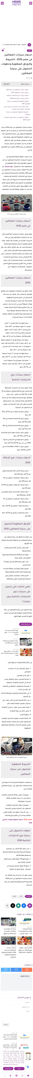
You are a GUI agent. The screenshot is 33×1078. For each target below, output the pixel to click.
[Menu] (16, 1076)
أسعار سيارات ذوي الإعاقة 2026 (19, 98)
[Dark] (11, 1076)
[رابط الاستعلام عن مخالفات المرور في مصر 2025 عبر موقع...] (26, 642)
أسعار (14, 896)
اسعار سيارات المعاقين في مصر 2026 (17, 89)
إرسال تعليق (25, 976)
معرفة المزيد (8, 1068)
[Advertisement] (16, 24)
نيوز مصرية (9, 166)
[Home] (28, 1076)
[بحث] (2, 3)
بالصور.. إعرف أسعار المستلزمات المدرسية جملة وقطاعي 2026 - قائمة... (14, 44)
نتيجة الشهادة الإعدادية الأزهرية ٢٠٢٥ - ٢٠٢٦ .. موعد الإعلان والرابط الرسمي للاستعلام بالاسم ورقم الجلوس (10, 1037)
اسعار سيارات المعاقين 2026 (20, 92)
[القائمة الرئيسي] (30, 3)
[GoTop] (5, 1076)
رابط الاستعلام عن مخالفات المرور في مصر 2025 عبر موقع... (10, 643)
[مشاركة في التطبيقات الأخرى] (7, 905)
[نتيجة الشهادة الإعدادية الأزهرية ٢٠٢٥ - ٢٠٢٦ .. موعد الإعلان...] (26, 631)
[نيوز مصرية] (16, 3)
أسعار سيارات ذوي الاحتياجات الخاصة (18, 95)
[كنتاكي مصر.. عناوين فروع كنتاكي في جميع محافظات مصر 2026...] (26, 652)
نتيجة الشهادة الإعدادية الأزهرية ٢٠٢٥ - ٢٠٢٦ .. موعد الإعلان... (11, 632)
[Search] (22, 1076)
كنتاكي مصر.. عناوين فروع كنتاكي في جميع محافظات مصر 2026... (9, 653)
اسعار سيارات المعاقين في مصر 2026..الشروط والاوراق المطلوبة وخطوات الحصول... (9, 952)
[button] (24, 905)
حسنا (19, 1068)
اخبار (29, 50)
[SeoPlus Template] (28, 1067)
